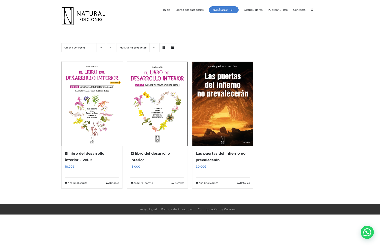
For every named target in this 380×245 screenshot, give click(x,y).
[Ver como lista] (172, 47)
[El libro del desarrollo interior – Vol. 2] (92, 104)
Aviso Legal (148, 209)
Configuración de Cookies (217, 209)
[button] (312, 9)
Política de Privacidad (177, 209)
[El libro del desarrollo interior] (157, 104)
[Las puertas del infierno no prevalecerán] (222, 104)
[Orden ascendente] (111, 47)
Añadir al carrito (78, 182)
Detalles (114, 182)
